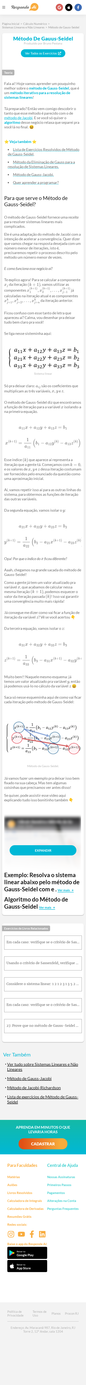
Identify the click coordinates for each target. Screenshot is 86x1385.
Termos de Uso (40, 1313)
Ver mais (64, 890)
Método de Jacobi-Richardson (34, 1087)
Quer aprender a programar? (36, 182)
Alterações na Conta (61, 1201)
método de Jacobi (18, 117)
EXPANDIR (43, 850)
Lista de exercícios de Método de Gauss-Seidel (42, 1099)
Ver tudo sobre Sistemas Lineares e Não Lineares (42, 1067)
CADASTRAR (43, 1143)
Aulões (12, 1185)
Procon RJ (72, 1313)
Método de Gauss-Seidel (63, 27)
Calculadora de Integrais (24, 1201)
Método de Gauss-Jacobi (29, 1078)
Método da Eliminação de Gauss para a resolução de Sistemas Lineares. (41, 164)
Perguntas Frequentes (63, 1208)
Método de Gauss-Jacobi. (33, 174)
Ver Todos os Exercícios (41, 53)
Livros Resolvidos (19, 1193)
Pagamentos (56, 1193)
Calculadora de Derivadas (25, 1208)
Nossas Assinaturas (61, 1177)
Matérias (13, 1177)
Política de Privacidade (15, 1313)
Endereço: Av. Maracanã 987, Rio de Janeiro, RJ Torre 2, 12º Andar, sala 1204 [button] (43, 1329)
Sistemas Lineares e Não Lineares (23, 27)
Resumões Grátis (19, 1216)
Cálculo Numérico (35, 23)
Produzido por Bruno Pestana (43, 43)
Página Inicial (10, 23)
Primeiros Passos (59, 1185)
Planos (56, 1313)
